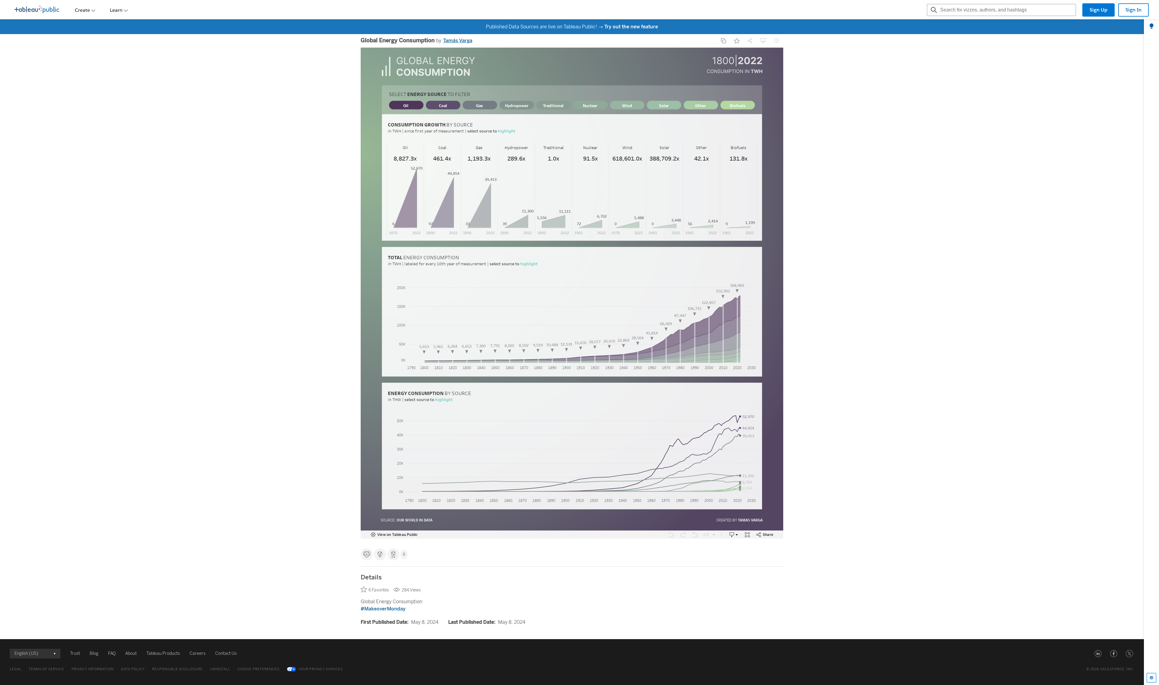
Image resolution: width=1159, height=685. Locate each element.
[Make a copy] (723, 40)
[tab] (1151, 26)
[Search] (933, 10)
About (131, 653)
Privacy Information (93, 669)
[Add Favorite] (736, 40)
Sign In (1133, 10)
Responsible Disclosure (177, 669)
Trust (75, 653)
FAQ (112, 653)
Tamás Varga (457, 40)
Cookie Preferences (258, 669)
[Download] (763, 40)
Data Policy (133, 669)
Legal (15, 669)
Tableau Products (163, 653)
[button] (1098, 653)
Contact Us (226, 653)
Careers (198, 653)
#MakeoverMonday (383, 609)
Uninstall (220, 669)
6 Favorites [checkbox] (379, 590)
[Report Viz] (776, 40)
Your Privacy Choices (321, 669)
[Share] (750, 40)
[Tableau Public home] (36, 10)
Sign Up (1098, 10)
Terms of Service (46, 669)
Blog (94, 653)
